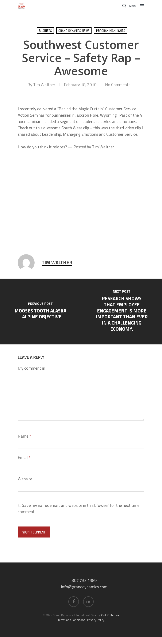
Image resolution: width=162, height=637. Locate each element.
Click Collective (110, 615)
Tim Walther (44, 84)
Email (24, 457)
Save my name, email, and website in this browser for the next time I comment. (79, 508)
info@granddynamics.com (84, 586)
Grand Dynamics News (73, 30)
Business (45, 30)
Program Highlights (110, 30)
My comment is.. (32, 368)
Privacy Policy (95, 620)
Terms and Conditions (71, 620)
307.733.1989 (84, 580)
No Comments (117, 84)
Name (24, 436)
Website (25, 478)
